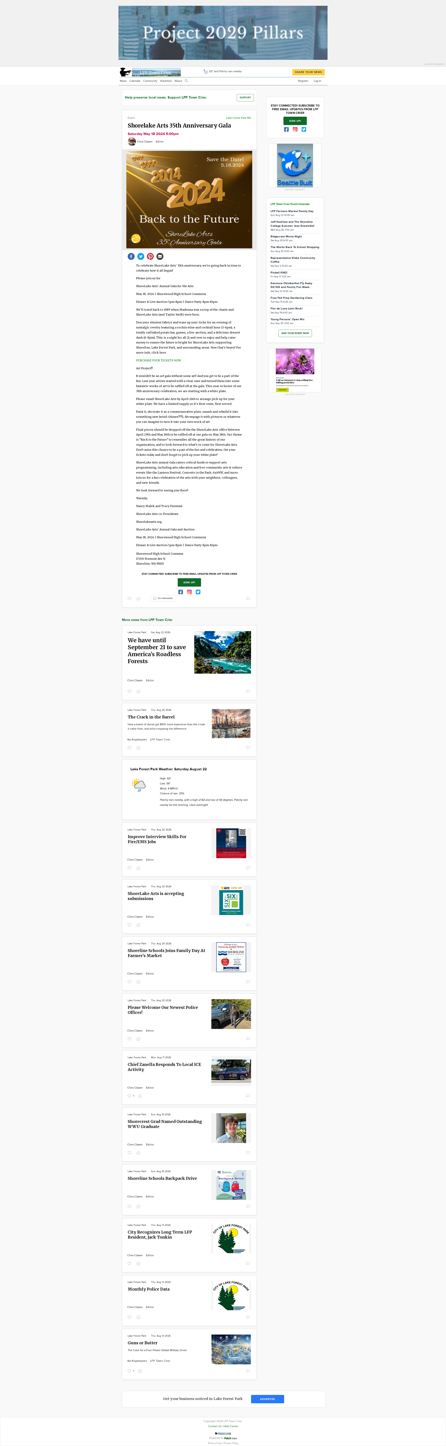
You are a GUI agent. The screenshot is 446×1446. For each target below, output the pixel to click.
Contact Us (214, 1426)
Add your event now (295, 333)
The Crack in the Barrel (151, 717)
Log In (317, 81)
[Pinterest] (150, 256)
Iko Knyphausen (137, 739)
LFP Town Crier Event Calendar (290, 204)
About (178, 81)
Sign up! (189, 582)
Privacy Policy (231, 1443)
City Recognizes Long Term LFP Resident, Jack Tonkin (160, 1235)
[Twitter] (140, 256)
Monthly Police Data (149, 1289)
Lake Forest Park (137, 632)
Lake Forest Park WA (238, 118)
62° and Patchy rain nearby (225, 71)
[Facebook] (131, 256)
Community (150, 81)
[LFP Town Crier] (150, 71)
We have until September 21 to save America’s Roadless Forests (157, 651)
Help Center (230, 1426)
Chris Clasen (145, 141)
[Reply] (139, 598)
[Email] (159, 256)
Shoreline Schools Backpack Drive (162, 1178)
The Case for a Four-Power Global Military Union (157, 1350)
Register (303, 81)
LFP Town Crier (160, 739)
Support (245, 97)
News (123, 81)
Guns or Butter (142, 1342)
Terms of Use (215, 1443)
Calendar (134, 81)
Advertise (166, 81)
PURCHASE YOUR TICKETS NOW (158, 360)
